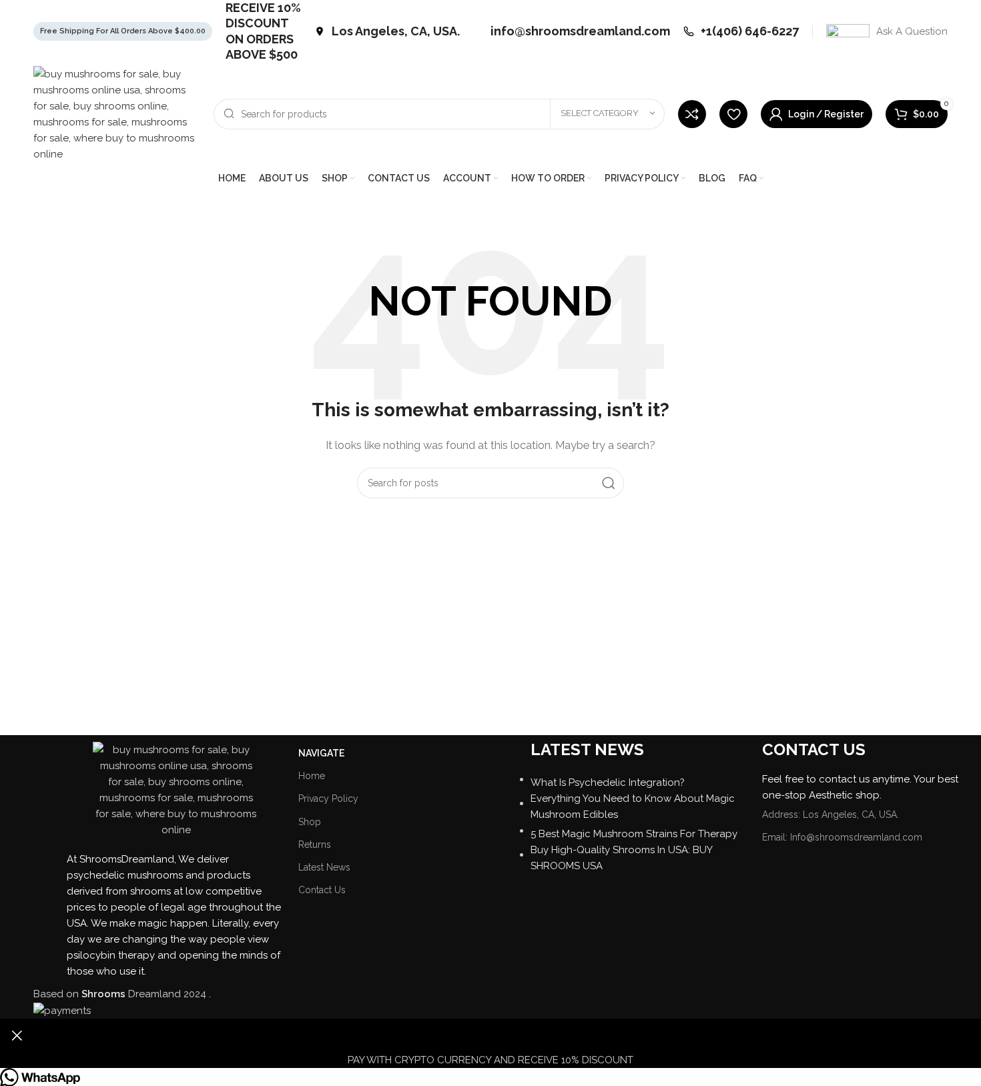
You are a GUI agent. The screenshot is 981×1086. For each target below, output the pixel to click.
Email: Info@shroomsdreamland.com (842, 837)
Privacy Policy (328, 798)
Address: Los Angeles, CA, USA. (830, 814)
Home (311, 775)
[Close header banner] (16, 1035)
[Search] (608, 483)
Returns (314, 844)
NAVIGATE (321, 753)
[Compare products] (692, 114)
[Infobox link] (387, 31)
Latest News (324, 867)
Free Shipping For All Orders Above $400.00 (123, 31)
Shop (309, 822)
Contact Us (322, 890)
